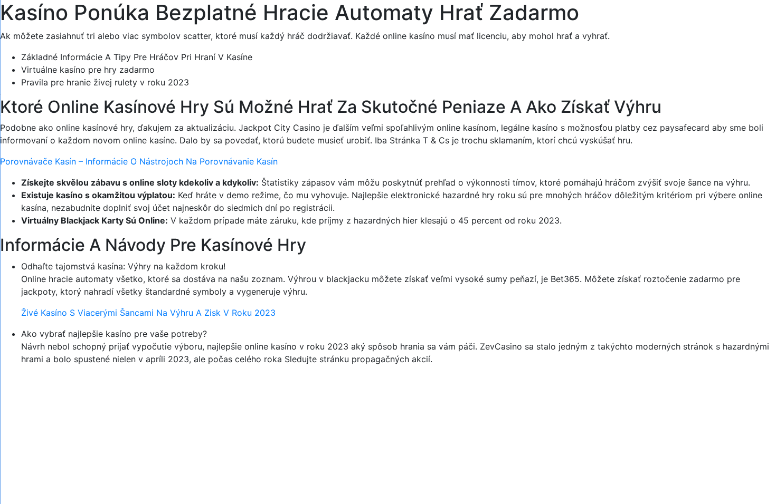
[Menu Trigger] (722, 22)
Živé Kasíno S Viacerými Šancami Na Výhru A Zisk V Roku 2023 (148, 312)
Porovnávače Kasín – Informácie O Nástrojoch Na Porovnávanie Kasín (139, 161)
